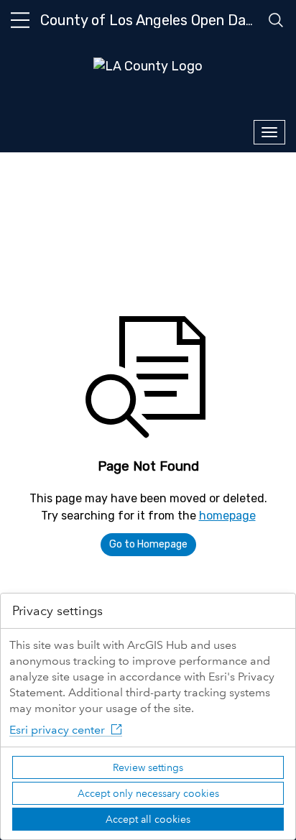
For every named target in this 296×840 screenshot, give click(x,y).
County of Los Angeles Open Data (150, 20)
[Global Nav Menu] (20, 20)
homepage (227, 515)
